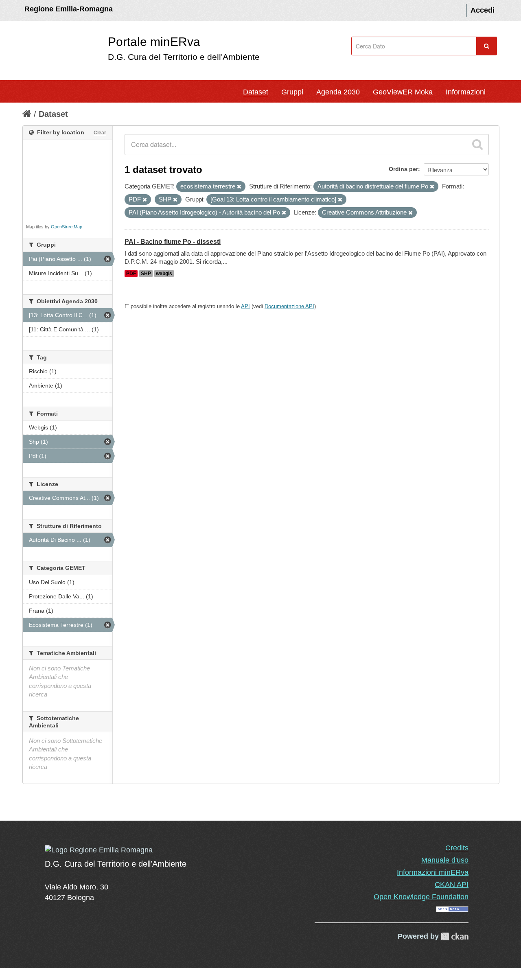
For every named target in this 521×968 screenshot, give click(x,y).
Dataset (255, 92)
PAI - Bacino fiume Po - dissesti (173, 241)
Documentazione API (289, 306)
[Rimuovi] (239, 186)
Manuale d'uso (444, 860)
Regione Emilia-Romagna (68, 9)
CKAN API (451, 884)
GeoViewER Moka (403, 92)
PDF (131, 273)
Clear (100, 133)
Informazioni (466, 92)
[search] (477, 144)
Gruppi (292, 92)
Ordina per (403, 169)
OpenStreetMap (66, 226)
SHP (146, 273)
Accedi (483, 10)
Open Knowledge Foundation (421, 897)
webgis (164, 273)
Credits (456, 848)
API (245, 306)
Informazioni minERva (432, 872)
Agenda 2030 (338, 92)
